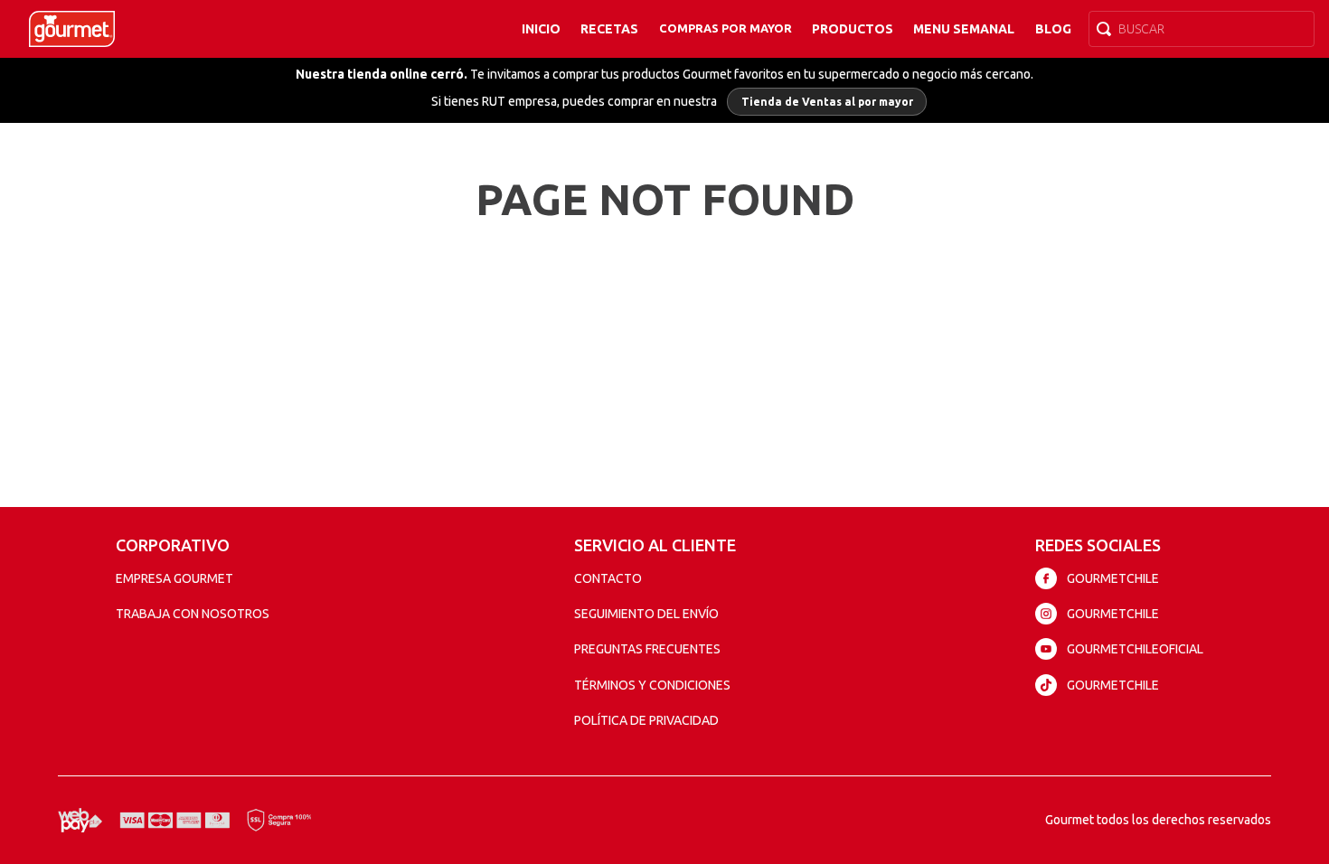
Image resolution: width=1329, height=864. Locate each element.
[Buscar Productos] (1107, 29)
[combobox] (1202, 29)
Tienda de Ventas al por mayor (827, 102)
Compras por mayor (725, 28)
